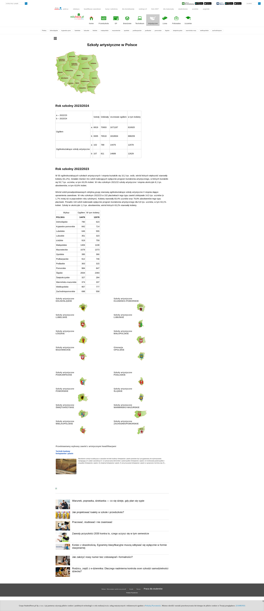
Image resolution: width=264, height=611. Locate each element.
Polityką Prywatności (153, 606)
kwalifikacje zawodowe (92, 9)
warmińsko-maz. (191, 30)
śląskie (167, 30)
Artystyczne (153, 23)
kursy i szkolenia (111, 9)
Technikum (139, 23)
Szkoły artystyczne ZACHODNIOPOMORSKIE (126, 422)
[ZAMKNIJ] (240, 606)
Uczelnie (188, 23)
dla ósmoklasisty (128, 9)
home (91, 23)
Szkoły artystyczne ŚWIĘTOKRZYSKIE (65, 406)
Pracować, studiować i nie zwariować (92, 522)
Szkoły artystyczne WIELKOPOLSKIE (65, 422)
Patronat (138, 589)
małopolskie (104, 30)
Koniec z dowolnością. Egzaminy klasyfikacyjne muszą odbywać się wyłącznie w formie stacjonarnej (119, 546)
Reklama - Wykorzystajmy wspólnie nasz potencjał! (114, 589)
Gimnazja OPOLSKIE (119, 348)
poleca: (65, 9)
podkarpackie (137, 30)
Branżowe (127, 23)
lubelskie (77, 30)
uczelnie (195, 9)
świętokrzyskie (177, 30)
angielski (206, 9)
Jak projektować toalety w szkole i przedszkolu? (98, 512)
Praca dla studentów (153, 589)
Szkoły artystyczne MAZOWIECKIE (65, 348)
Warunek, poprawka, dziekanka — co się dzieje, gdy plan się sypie (108, 500)
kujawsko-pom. (66, 30)
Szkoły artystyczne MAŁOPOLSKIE (123, 332)
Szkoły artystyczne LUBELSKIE (65, 316)
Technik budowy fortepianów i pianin (64, 452)
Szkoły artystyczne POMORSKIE (65, 390)
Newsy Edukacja (62, 491)
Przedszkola (104, 23)
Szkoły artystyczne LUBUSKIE (123, 316)
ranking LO (143, 9)
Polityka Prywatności (132, 592)
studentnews (183, 9)
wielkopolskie (204, 30)
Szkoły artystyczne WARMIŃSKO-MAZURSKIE (126, 406)
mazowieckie (116, 30)
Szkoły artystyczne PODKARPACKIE (65, 373)
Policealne (176, 23)
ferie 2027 (155, 9)
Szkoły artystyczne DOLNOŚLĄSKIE (65, 299)
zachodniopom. (217, 30)
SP (116, 23)
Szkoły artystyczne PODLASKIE (123, 373)
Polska (44, 30)
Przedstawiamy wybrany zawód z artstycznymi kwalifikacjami (86, 446)
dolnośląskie (54, 30)
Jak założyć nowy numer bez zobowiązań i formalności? (102, 557)
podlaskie (148, 30)
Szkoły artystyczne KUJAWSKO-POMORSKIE (126, 299)
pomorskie (158, 30)
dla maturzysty (168, 9)
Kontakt (131, 589)
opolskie (126, 30)
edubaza (76, 9)
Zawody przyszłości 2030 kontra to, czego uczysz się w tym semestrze (110, 533)
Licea (165, 23)
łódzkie (95, 30)
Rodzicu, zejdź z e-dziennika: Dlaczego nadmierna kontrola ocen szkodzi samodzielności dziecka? (120, 570)
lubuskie (86, 30)
